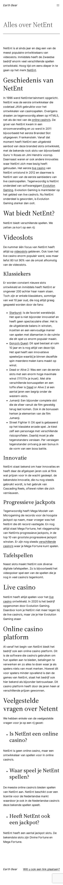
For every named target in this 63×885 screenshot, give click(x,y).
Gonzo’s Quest (18, 343)
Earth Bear (10, 5)
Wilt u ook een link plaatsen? (41, 869)
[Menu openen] (58, 5)
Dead (30, 387)
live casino (38, 168)
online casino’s (41, 119)
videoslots (20, 251)
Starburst (15, 312)
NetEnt (31, 70)
